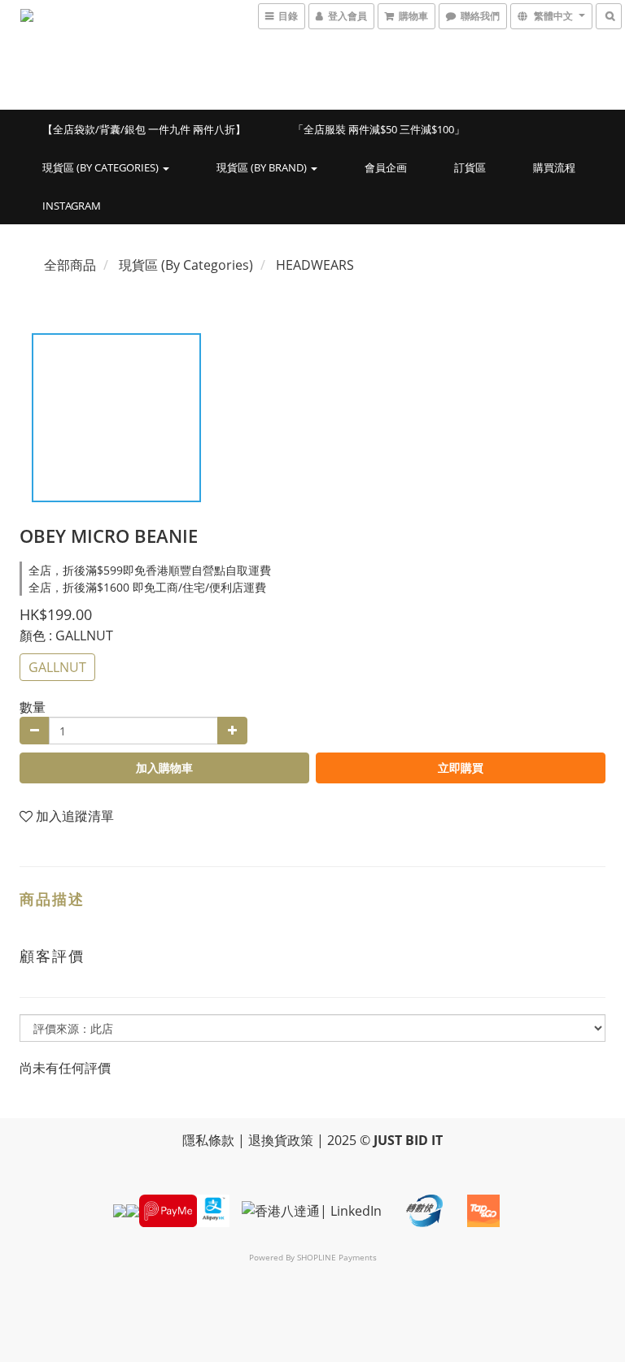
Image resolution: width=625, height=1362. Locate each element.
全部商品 (70, 265)
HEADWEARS (315, 265)
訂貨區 (470, 167)
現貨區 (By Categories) (101, 167)
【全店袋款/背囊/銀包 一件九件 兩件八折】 (144, 129)
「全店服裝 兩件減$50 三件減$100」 (379, 129)
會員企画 (386, 167)
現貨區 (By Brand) (262, 167)
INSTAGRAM (71, 205)
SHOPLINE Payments (337, 1257)
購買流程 (554, 167)
